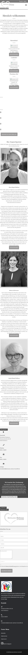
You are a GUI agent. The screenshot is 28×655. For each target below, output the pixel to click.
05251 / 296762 (3, 459)
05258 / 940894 (15, 69)
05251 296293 (4, 616)
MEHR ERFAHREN (14, 54)
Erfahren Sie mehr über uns (9, 134)
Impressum (4, 639)
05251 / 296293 (23, 1)
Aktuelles (3, 633)
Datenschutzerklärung (10, 566)
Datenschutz (4, 636)
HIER (14, 494)
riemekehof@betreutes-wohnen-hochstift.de (10, 468)
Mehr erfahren (14, 247)
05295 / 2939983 (15, 85)
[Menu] (26, 5)
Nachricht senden (6, 570)
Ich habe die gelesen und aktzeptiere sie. (14, 566)
